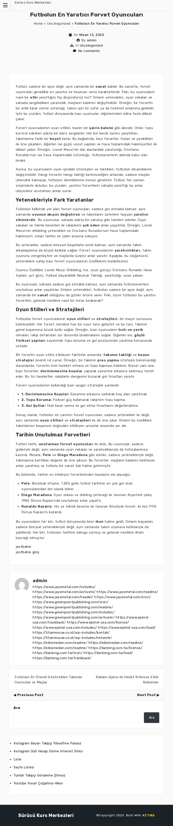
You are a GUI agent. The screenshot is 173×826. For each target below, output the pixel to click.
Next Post (146, 695)
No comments (89, 51)
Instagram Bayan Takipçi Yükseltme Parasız (47, 743)
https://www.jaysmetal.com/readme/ (127, 592)
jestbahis (23, 547)
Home (38, 23)
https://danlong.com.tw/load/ (108, 653)
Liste (17, 759)
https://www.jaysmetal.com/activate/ (64, 592)
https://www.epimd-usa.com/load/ (127, 628)
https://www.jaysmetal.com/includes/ (64, 587)
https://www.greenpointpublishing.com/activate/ (74, 617)
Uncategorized (59, 23)
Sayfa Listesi (24, 767)
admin (92, 40)
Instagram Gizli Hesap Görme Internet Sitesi (48, 751)
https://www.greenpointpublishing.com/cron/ (70, 602)
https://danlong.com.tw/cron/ (57, 653)
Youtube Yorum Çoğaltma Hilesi (38, 783)
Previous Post (30, 695)
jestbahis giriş (27, 552)
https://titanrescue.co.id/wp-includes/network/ (72, 638)
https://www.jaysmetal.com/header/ (63, 597)
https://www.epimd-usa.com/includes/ (65, 628)
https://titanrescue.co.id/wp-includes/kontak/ (71, 633)
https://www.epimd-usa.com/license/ (98, 622)
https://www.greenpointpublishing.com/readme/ (73, 607)
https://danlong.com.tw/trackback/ (62, 658)
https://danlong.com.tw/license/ (116, 648)
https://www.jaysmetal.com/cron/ (122, 597)
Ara (17, 708)
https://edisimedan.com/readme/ (60, 643)
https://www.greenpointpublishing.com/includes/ (74, 612)
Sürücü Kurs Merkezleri (32, 2)
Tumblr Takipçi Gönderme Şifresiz (40, 775)
